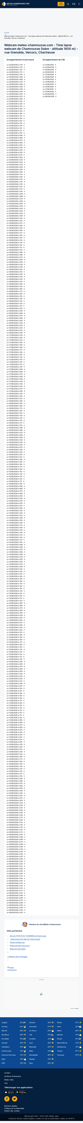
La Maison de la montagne (17, 957)
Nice (31, 1063)
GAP (3, 1063)
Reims (59, 1031)
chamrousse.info (16, 939)
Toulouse (60, 1055)
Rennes (60, 1035)
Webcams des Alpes (18, 949)
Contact (7, 1073)
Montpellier (33, 1055)
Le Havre (32, 1031)
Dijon (3, 1059)
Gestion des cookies (12, 1111)
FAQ (5, 1083)
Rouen (59, 1039)
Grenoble (32, 1027)
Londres (32, 1039)
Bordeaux (5, 1035)
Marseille (32, 1047)
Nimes (59, 1022)
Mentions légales (10, 1106)
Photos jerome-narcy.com (20, 946)
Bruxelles (5, 1039)
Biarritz (4, 1031)
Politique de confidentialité (14, 1108)
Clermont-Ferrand (8, 1055)
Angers (4, 1022)
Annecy (5, 1027)
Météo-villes (9, 1080)
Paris (59, 1027)
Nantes (32, 1059)
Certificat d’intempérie (12, 1076)
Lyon (31, 1043)
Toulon (59, 1051)
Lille (30, 1035)
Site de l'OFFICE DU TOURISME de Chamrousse (28, 936)
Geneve (32, 1022)
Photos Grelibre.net (17, 942)
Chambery (6, 1047)
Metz (31, 1051)
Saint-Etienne (62, 1043)
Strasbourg (61, 1047)
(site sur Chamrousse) (31, 939)
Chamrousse (6, 1051)
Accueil (6, 32)
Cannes (4, 1043)
